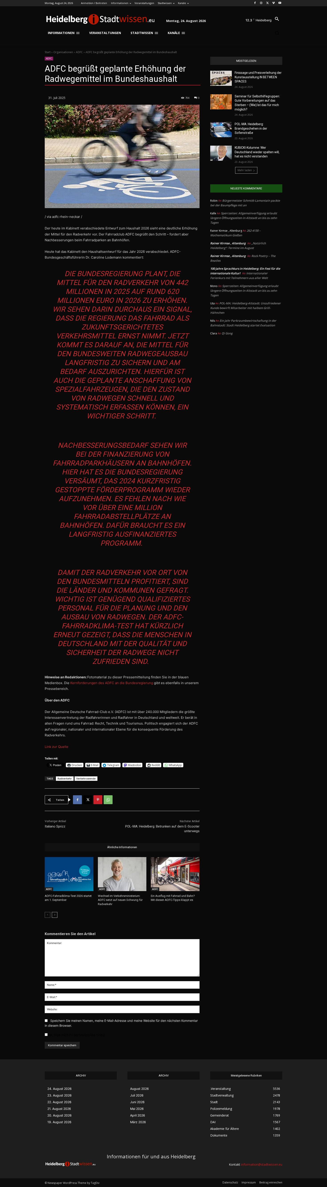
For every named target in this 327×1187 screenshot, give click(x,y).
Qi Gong (227, 333)
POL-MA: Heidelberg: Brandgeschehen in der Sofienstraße (251, 128)
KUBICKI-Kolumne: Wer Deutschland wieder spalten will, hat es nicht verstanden (257, 152)
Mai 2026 (137, 1109)
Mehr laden (245, 170)
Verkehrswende (86, 778)
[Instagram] (261, 3)
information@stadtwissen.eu (261, 1164)
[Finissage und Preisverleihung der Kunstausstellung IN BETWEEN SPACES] (221, 78)
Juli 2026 (136, 1095)
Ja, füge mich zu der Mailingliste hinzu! (76, 1035)
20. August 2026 (59, 1115)
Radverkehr (65, 778)
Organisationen (63, 52)
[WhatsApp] (108, 799)
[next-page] (54, 915)
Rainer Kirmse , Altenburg (228, 243)
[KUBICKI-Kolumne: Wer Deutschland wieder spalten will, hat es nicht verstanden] (221, 153)
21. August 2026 (59, 1109)
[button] (277, 19)
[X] (267, 3)
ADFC (79, 52)
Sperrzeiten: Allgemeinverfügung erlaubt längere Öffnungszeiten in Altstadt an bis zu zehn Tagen (243, 218)
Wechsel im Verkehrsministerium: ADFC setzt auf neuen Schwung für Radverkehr (120, 900)
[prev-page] (47, 915)
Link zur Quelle (56, 747)
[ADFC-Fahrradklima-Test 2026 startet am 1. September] (69, 874)
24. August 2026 (59, 1089)
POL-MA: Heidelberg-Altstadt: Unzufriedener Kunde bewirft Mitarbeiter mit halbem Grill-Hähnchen (245, 308)
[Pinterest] (97, 799)
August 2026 (139, 1089)
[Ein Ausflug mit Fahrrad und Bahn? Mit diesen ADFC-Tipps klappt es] (175, 874)
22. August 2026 (59, 1102)
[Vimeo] (273, 3)
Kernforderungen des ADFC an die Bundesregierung (112, 683)
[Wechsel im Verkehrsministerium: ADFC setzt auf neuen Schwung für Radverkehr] (122, 874)
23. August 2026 (59, 1095)
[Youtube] (279, 3)
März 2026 (138, 1122)
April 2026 (137, 1115)
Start (47, 52)
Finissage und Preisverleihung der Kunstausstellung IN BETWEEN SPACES (258, 77)
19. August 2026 (59, 1122)
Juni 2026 (137, 1102)
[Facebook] (255, 3)
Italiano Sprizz (55, 826)
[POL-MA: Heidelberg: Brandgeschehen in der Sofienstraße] (221, 129)
